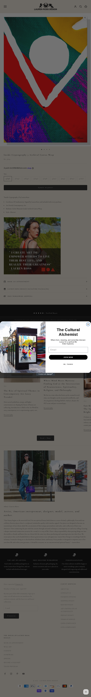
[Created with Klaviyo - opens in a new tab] (45, 374)
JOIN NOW (68, 357)
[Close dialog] (88, 324)
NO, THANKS (68, 364)
